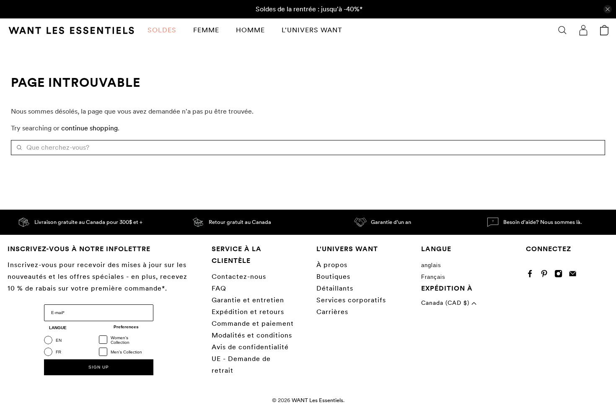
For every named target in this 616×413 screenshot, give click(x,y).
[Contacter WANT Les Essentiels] (575, 275)
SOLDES (162, 30)
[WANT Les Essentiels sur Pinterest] (546, 275)
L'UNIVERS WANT (312, 30)
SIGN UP (98, 367)
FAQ (219, 288)
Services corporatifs (351, 300)
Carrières (332, 312)
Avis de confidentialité (250, 347)
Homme (250, 30)
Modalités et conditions (252, 335)
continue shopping (89, 128)
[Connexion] (583, 30)
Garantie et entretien (248, 300)
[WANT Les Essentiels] (71, 30)
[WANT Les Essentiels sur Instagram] (560, 275)
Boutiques (333, 277)
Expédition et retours (248, 312)
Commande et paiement (253, 323)
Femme (206, 30)
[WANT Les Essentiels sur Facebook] (532, 275)
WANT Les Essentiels (317, 400)
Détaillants (334, 288)
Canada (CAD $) (446, 302)
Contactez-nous (239, 277)
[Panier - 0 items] (604, 30)
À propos (331, 265)
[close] (607, 9)
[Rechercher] (562, 30)
